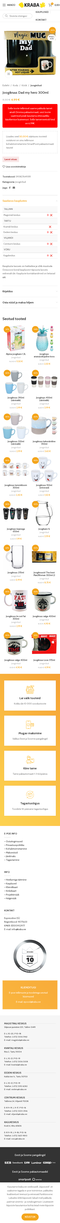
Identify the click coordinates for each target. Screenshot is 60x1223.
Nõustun (30, 1217)
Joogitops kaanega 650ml (16, 530)
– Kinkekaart (10, 890)
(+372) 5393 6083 (20, 1086)
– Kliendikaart (11, 887)
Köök (24, 85)
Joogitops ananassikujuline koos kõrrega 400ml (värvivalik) (44, 358)
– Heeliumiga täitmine (15, 879)
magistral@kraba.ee (20, 1040)
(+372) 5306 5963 (19, 1036)
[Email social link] (14, 188)
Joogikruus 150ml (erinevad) (44, 486)
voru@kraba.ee (18, 1138)
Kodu (15, 85)
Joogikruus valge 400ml (44, 616)
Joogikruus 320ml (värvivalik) (16, 442)
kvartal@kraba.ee (19, 1064)
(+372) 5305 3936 (19, 1111)
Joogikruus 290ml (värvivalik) (16, 398)
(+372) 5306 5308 (20, 1061)
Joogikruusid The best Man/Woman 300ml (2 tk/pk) (44, 575)
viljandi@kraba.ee (19, 1114)
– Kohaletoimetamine (15, 848)
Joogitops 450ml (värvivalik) (44, 398)
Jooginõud (36, 85)
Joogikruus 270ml (16, 572)
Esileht (5, 85)
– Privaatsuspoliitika (14, 845)
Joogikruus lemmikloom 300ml (16, 486)
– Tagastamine (11, 859)
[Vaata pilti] (8, 74)
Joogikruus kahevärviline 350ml (44, 442)
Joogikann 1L (44, 529)
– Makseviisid (11, 852)
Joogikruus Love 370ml (44, 660)
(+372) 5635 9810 (19, 1135)
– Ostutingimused (13, 841)
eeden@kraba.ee (18, 1089)
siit (4, 277)
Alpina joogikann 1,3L (16, 354)
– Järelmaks (10, 856)
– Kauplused (10, 883)
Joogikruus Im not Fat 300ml (16, 617)
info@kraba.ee (19, 929)
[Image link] (30, 955)
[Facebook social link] (10, 188)
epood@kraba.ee (32, 1001)
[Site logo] (32, 4)
